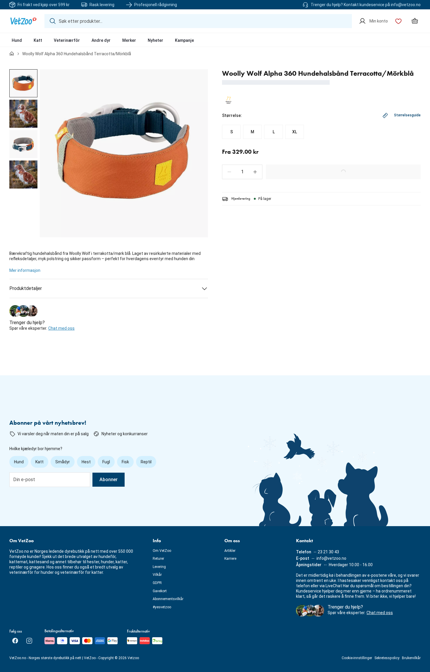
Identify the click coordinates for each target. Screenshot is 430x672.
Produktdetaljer (25, 288)
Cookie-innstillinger (357, 658)
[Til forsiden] (11, 53)
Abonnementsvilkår (168, 599)
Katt (38, 40)
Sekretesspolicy (387, 658)
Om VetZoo (162, 551)
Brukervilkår (411, 658)
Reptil (146, 461)
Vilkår (157, 575)
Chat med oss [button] (61, 328)
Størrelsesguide (407, 115)
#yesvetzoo (162, 607)
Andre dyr (101, 40)
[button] (229, 172)
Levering (159, 567)
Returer (158, 559)
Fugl (106, 461)
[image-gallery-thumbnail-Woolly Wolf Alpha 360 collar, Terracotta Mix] (23, 83)
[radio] (231, 132)
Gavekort (160, 591)
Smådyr (62, 461)
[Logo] (23, 21)
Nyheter (155, 40)
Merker (129, 40)
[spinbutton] (242, 172)
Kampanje (184, 40)
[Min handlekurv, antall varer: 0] (415, 21)
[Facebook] (15, 640)
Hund (17, 40)
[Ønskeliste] (398, 21)
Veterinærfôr (67, 40)
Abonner (108, 479)
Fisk (125, 461)
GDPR (157, 583)
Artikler (229, 551)
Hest (86, 461)
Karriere (230, 559)
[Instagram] (29, 640)
